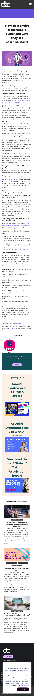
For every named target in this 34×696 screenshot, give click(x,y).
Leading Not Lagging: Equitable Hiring (17, 569)
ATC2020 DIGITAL (10, 329)
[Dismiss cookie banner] (28, 665)
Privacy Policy (25, 685)
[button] (30, 4)
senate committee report (9, 179)
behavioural (5, 266)
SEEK (11, 320)
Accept (23, 689)
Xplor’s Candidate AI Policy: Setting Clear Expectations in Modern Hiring (17, 524)
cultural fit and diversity (21, 249)
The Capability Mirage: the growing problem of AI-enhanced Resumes (17, 614)
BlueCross (5, 108)
